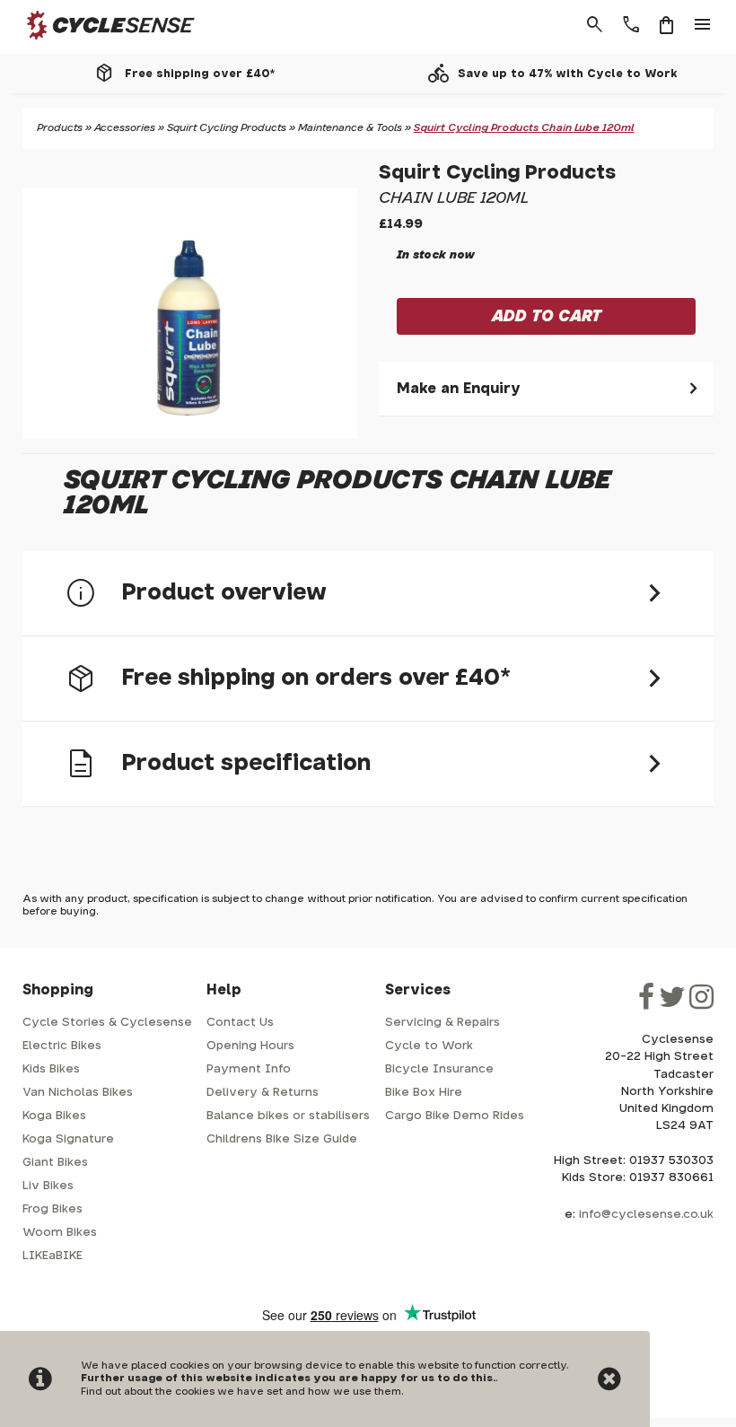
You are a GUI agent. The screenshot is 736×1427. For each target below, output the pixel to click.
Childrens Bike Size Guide (281, 1139)
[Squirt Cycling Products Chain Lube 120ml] (189, 313)
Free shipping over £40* (200, 73)
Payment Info (248, 1069)
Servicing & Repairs (442, 1023)
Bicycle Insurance (439, 1069)
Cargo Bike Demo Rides (454, 1116)
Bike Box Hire (423, 1093)
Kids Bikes (51, 1069)
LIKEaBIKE (52, 1256)
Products (60, 128)
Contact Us (240, 1023)
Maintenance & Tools (350, 128)
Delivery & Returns (262, 1093)
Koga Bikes (54, 1116)
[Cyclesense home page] (99, 43)
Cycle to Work (429, 1046)
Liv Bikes (48, 1186)
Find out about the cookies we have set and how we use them (241, 1391)
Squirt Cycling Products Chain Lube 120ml (524, 128)
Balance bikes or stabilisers (288, 1116)
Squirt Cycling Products (226, 128)
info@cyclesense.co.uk (646, 1215)
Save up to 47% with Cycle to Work (568, 73)
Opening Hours (250, 1046)
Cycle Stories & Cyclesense (107, 1023)
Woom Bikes (59, 1233)
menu (703, 25)
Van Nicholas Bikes (77, 1093)
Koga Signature (68, 1139)
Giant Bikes (55, 1163)
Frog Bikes (52, 1209)
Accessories (124, 128)
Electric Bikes (61, 1046)
